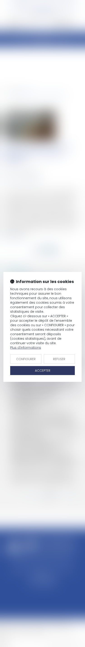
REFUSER (59, 359)
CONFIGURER (26, 359)
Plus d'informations (25, 347)
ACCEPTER (42, 370)
